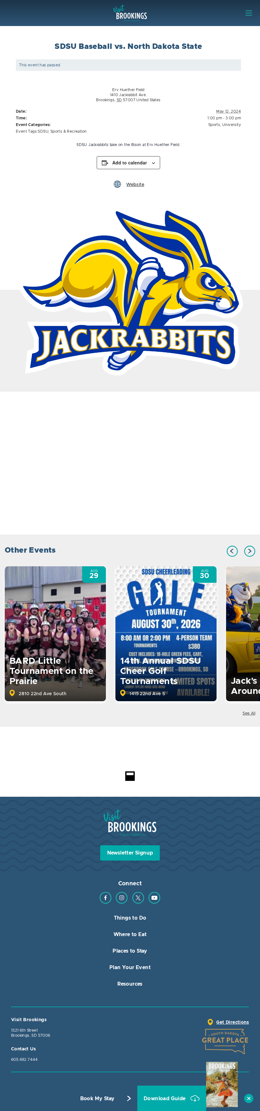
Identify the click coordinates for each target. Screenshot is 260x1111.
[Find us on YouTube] (154, 902)
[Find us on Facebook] (106, 902)
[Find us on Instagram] (122, 902)
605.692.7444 (24, 1059)
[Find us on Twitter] (138, 902)
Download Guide (165, 1098)
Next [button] (249, 551)
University (231, 125)
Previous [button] (232, 551)
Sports (214, 125)
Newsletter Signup (130, 852)
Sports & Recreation (68, 131)
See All (249, 713)
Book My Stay (97, 1098)
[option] (130, 289)
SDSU (43, 131)
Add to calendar (129, 162)
